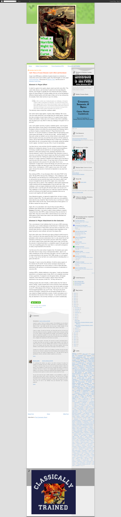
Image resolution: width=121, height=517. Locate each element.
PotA (75, 391)
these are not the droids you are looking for (84, 369)
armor (93, 417)
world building (75, 410)
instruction (74, 437)
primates (79, 446)
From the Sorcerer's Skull (81, 231)
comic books (89, 362)
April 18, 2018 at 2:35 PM (47, 360)
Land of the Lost (86, 433)
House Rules (91, 360)
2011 (75, 342)
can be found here (33, 79)
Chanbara (77, 358)
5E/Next (90, 364)
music (75, 409)
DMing (87, 416)
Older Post (66, 414)
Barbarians (90, 418)
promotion (77, 361)
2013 (75, 339)
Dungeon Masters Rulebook (78, 174)
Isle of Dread (80, 428)
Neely (93, 451)
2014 (75, 337)
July (76, 314)
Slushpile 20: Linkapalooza (80, 243)
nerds (92, 458)
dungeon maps (80, 377)
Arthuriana (81, 448)
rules (93, 390)
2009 (75, 345)
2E (79, 391)
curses (80, 425)
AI (76, 448)
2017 (75, 333)
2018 (75, 306)
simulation (74, 461)
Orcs (74, 417)
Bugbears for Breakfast (80, 256)
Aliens (79, 398)
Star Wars (84, 364)
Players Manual (75, 172)
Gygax (82, 432)
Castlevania (89, 384)
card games (90, 428)
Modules (85, 373)
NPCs (88, 405)
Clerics (92, 394)
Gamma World (89, 366)
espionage (91, 457)
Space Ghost (82, 440)
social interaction (90, 447)
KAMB (79, 433)
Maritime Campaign (76, 383)
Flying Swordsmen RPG (58, 66)
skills (85, 429)
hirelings (83, 414)
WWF (89, 417)
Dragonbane (84, 450)
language (78, 444)
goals (82, 458)
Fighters (83, 405)
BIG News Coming (78, 238)
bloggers (82, 360)
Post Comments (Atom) (41, 417)
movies (92, 357)
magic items (85, 398)
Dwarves (77, 432)
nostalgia (83, 444)
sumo (84, 461)
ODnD (93, 405)
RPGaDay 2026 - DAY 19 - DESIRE (82, 252)
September (77, 312)
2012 (75, 341)
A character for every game (81, 225)
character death (80, 457)
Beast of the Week (90, 365)
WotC (73, 365)
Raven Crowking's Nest (80, 267)
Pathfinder (79, 421)
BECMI (84, 361)
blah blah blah (75, 396)
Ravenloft (74, 454)
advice (81, 411)
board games (89, 380)
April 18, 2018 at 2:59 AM (44, 321)
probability (78, 459)
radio (93, 446)
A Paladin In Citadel (79, 262)
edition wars (84, 396)
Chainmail (74, 379)
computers (92, 407)
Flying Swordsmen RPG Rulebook (79, 138)
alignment (92, 401)
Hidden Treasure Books (42, 66)
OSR (87, 407)
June (76, 315)
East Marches (86, 413)
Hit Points (87, 432)
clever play (76, 405)
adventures (74, 425)
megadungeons (81, 362)
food (73, 458)
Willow (92, 440)
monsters (89, 355)
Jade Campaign (80, 407)
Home (30, 66)
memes (86, 387)
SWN (85, 454)
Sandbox (92, 391)
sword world (89, 461)
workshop (77, 465)
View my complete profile (77, 192)
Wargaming (90, 410)
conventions (77, 392)
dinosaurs (85, 425)
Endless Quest (89, 388)
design (73, 375)
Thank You (82, 368)
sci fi (91, 396)
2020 (75, 302)
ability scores (75, 411)
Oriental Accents (90, 370)
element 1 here (51, 79)
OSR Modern (91, 403)
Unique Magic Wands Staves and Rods (85, 424)
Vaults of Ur (75, 368)
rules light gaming (82, 447)
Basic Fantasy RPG (76, 450)
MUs (84, 386)
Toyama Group (79, 422)
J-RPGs (75, 433)
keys (73, 444)
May (76, 317)
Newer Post (31, 414)
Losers (93, 433)
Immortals (92, 432)
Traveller (92, 454)
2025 (75, 294)
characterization (81, 381)
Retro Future (79, 454)
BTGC (78, 427)
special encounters (89, 411)
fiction (75, 366)
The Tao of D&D (77, 284)
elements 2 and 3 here (35, 81)
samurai (92, 387)
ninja (79, 375)
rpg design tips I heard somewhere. (82, 247)
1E (74, 388)
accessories (88, 455)
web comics (88, 462)
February (77, 329)
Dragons (90, 381)
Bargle (82, 416)
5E (85, 418)
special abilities (91, 429)
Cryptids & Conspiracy (86, 420)
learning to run (85, 392)
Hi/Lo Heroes (84, 451)
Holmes (73, 428)
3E (80, 410)
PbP (86, 409)
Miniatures (81, 366)
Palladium (91, 435)
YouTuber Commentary (83, 401)
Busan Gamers (75, 364)
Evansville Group (82, 403)
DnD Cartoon (81, 409)
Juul (35, 307)
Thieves (82, 395)
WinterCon (82, 455)
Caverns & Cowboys (76, 420)
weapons (86, 431)
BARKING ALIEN (79, 251)
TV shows (85, 417)
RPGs (37, 307)
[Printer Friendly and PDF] (35, 303)
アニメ (82, 465)
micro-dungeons (81, 437)
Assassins (87, 448)
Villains (88, 440)
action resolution (88, 436)
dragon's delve (79, 443)
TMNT (73, 436)
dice (73, 390)
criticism (85, 457)
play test (86, 375)
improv (73, 427)
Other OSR (77, 320)
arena (73, 442)
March (76, 328)
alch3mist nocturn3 (79, 246)
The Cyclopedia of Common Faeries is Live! (84, 269)
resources (75, 447)
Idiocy (91, 376)
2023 (75, 298)
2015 (75, 336)
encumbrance (90, 443)
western (78, 416)
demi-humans (77, 402)
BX (88, 394)
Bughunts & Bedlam (76, 413)
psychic (89, 446)
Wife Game (79, 436)
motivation (76, 418)
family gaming (80, 387)
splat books (80, 461)
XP (83, 380)
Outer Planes (83, 435)
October (77, 310)
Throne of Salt (78, 241)
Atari (77, 439)
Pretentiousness (86, 390)
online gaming (90, 444)
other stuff (85, 354)
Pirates (73, 401)
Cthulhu (84, 410)
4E (91, 399)
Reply (34, 356)
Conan (76, 395)
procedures (85, 446)
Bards (92, 448)
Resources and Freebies (74, 66)
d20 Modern (89, 395)
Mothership (76, 435)
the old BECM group (83, 399)
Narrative (78, 390)
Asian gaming (81, 388)
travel (77, 462)
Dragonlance (91, 402)
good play (91, 425)
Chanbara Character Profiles (85, 439)
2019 (75, 304)
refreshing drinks (85, 459)
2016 (75, 334)
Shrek (88, 454)
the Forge (91, 409)
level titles (87, 458)
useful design (82, 462)
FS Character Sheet (76, 140)
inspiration (80, 355)
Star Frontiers (88, 372)
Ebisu (75, 403)
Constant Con (80, 365)
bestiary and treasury (85, 442)
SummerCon (85, 421)
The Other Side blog (79, 220)
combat (73, 429)
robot (92, 459)
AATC (73, 448)
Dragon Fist (85, 391)
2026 (75, 293)
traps (81, 418)
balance (77, 442)
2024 (75, 296)
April (76, 319)
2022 (75, 299)
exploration (86, 383)
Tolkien (75, 406)
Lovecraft (77, 440)
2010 (75, 344)
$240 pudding (81, 384)
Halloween (92, 416)
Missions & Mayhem (76, 373)
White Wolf (76, 455)
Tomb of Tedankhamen (80, 237)
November (77, 309)
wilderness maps (81, 394)
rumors (88, 414)
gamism (77, 458)
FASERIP (79, 451)
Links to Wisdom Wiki (79, 281)
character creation (83, 376)
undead (73, 398)
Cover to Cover (90, 368)
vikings (87, 437)
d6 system (81, 406)
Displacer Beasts (84, 427)
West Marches (78, 372)
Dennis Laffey (36, 360)
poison (73, 459)
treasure (90, 377)
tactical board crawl (78, 431)
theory (40, 307)
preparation (74, 446)
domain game (88, 406)
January (77, 331)
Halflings (91, 427)
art (72, 377)
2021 (75, 301)
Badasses (84, 402)
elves (85, 443)
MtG (90, 451)
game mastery (80, 429)
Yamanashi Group (76, 386)
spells (73, 381)
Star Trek (79, 417)
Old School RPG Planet (79, 283)
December (77, 307)
